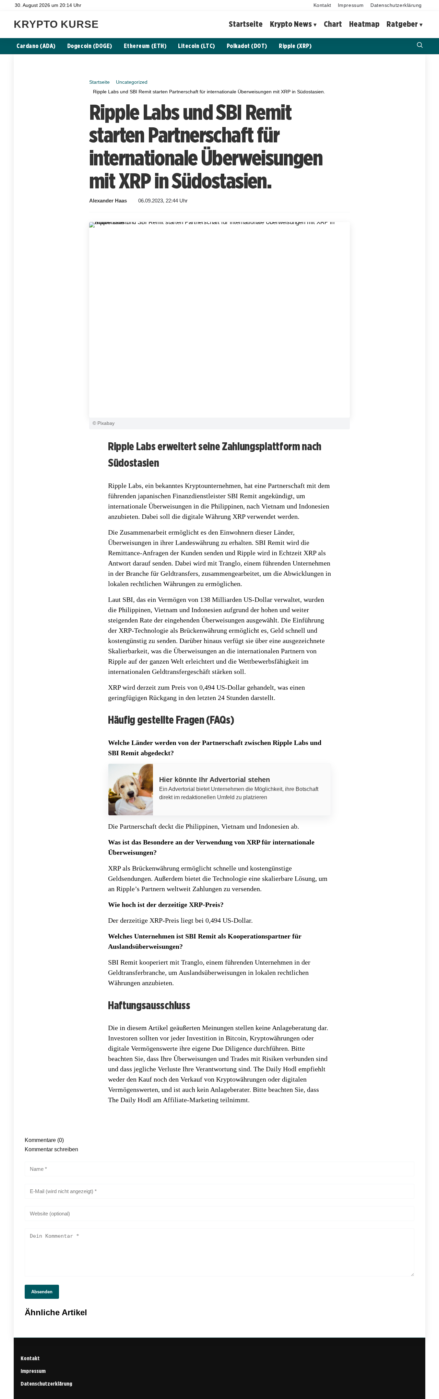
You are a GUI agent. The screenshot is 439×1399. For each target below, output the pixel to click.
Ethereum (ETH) (145, 45)
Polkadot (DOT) (247, 45)
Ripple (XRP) (295, 45)
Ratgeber (402, 24)
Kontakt (322, 5)
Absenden (41, 1291)
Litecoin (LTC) (196, 45)
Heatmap (364, 24)
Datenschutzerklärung (396, 5)
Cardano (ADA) (36, 45)
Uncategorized (131, 82)
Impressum (351, 5)
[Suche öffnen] (419, 45)
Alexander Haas (108, 200)
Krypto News (291, 24)
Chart (333, 24)
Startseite (246, 24)
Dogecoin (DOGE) (89, 45)
